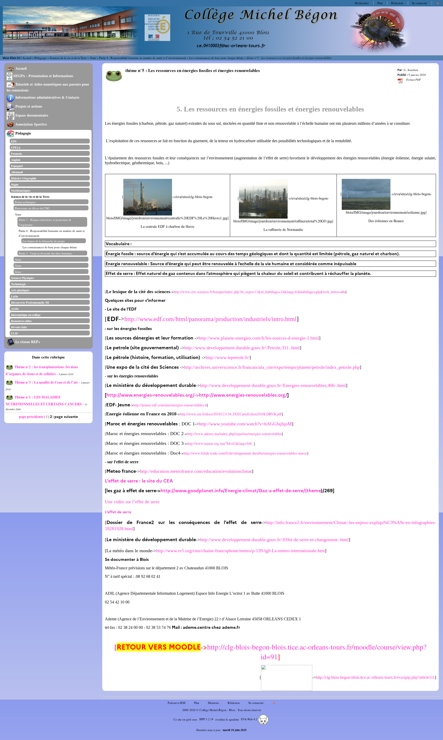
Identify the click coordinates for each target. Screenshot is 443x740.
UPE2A (16, 147)
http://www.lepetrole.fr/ (227, 357)
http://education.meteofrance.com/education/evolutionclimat (196, 471)
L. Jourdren (411, 70)
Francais (16, 153)
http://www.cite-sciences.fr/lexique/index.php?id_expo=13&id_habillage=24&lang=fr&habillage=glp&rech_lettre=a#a (259, 291)
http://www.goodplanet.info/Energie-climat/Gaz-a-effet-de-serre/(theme (240, 491)
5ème (18, 266)
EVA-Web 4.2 (249, 719)
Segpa (14, 184)
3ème (93, 58)
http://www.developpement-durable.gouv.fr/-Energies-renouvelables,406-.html (273, 385)
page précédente (31, 416)
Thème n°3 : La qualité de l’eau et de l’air (46, 382)
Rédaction (397, 3)
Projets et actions (28, 106)
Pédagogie (40, 58)
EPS (13, 141)
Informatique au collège (26, 315)
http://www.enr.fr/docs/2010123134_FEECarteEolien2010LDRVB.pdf (231, 414)
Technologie (18, 284)
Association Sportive (30, 124)
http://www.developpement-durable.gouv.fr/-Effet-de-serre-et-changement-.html (274, 539)
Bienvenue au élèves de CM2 (32, 208)
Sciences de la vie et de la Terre (68, 58)
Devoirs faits (19, 327)
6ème (18, 272)
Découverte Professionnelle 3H (30, 302)
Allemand (17, 172)
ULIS (14, 333)
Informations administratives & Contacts (46, 97)
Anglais (15, 160)
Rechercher (362, 3)
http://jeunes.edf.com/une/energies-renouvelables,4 (170, 405)
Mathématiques (20, 190)
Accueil (26, 58)
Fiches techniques (25, 202)
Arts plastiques (20, 290)
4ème (18, 259)
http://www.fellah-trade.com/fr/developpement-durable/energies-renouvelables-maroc (245, 453)
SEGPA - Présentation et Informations (42, 75)
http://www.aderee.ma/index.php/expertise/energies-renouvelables (234, 433)
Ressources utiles (21, 321)
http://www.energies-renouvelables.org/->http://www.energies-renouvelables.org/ (196, 395)
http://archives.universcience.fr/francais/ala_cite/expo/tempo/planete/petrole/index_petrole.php (272, 367)
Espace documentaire (31, 115)
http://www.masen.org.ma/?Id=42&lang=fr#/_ (220, 443)
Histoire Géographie (23, 178)
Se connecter (419, 3)
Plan (379, 3)
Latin (14, 296)
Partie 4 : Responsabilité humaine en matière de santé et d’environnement (142, 58)
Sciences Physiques (22, 278)
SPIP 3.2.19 (206, 719)
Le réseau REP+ (27, 341)
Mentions (213, 703)
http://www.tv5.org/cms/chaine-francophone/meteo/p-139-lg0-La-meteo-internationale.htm (240, 550)
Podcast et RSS (176, 703)
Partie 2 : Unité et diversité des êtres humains (45, 253)
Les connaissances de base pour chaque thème (216, 58)
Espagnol (17, 166)
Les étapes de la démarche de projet (44, 241)
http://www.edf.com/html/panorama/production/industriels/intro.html (210, 319)
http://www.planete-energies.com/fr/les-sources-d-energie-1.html (259, 338)
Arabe (15, 308)
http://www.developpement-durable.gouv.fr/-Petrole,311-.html (242, 347)
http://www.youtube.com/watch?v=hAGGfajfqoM (245, 423)
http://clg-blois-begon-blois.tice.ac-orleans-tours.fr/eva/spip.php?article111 (375, 677)
